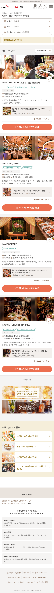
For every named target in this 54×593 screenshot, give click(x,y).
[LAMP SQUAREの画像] (27, 228)
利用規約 (18, 573)
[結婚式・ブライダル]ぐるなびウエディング (16, 501)
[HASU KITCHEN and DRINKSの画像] (27, 309)
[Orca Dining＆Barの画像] (27, 148)
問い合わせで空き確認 (29, 127)
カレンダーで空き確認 (29, 208)
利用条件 (26, 573)
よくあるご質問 (42, 582)
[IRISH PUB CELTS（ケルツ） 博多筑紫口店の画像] (27, 67)
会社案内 (10, 573)
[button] (27, 522)
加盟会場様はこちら (29, 577)
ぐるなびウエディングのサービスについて (20, 582)
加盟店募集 (42, 577)
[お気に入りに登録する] (49, 79)
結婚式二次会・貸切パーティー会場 (13, 503)
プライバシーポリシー (39, 573)
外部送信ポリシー (14, 577)
